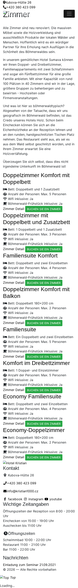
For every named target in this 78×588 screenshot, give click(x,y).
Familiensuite (19, 329)
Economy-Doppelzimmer (34, 430)
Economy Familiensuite (32, 396)
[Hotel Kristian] (33, 14)
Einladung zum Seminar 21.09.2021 (29, 565)
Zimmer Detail (13, 209)
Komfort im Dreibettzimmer (36, 363)
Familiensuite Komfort (30, 256)
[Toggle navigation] (69, 14)
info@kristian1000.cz (22, 491)
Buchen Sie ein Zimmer (44, 209)
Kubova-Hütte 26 (18, 2)
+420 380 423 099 (20, 7)
